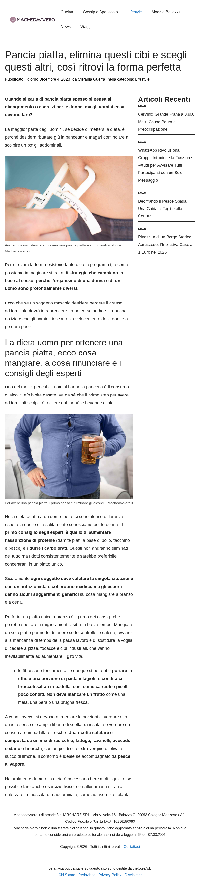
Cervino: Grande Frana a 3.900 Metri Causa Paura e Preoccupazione (166, 122)
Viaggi (86, 27)
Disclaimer (133, 875)
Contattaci (132, 846)
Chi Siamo (67, 875)
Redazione (86, 875)
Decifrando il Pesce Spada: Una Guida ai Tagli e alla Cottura (163, 208)
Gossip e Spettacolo (100, 12)
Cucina (67, 12)
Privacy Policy (110, 875)
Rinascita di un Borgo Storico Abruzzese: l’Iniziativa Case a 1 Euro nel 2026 (165, 244)
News (66, 27)
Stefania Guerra (91, 79)
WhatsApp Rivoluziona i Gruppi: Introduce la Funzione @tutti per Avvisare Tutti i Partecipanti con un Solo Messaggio (165, 165)
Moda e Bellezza (166, 12)
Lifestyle (135, 12)
